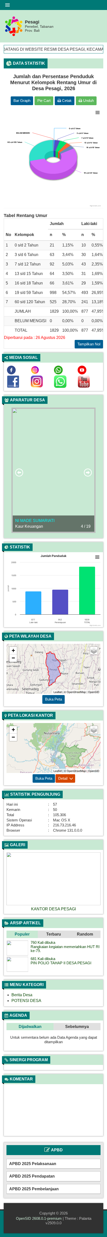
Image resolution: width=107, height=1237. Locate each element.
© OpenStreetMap (75, 692)
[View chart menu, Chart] (97, 112)
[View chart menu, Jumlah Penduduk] (97, 557)
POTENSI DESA (26, 1000)
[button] (22, 934)
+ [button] (13, 650)
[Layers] (94, 650)
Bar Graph (21, 100)
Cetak (66, 100)
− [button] (13, 658)
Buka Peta (53, 699)
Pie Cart (44, 100)
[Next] (94, 882)
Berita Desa (21, 995)
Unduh (88, 100)
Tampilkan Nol (88, 344)
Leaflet (58, 692)
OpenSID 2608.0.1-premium (39, 1218)
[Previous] (12, 882)
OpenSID (93, 692)
